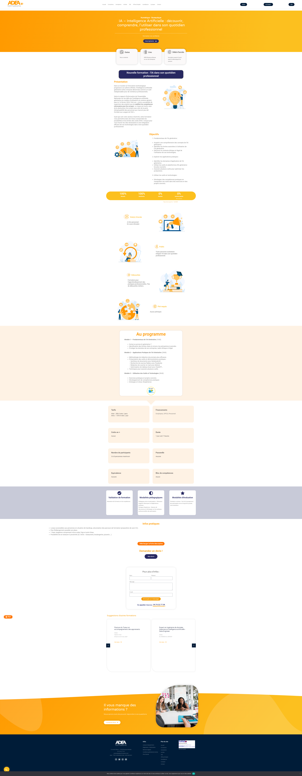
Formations (111, 4)
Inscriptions (118, 4)
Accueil (104, 4)
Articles (125, 4)
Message (132, 581)
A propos (153, 4)
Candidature (146, 4)
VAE (130, 4)
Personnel (172, 414)
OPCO (166, 414)
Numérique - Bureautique (151, 18)
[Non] (300, 773)
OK (193, 773)
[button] (151, 543)
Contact (159, 4)
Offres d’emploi (136, 4)
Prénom (153, 575)
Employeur (159, 414)
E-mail (131, 592)
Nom (131, 575)
